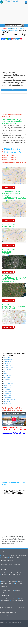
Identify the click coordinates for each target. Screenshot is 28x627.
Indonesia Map (21, 600)
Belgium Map (4, 564)
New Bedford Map (8, 367)
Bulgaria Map (5, 557)
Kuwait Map (21, 598)
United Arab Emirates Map (7, 560)
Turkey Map (3, 577)
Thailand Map (4, 586)
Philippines (18, 557)
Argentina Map (18, 583)
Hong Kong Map (12, 572)
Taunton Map (7, 395)
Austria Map (3, 569)
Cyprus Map (19, 592)
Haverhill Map (7, 385)
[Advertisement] (14, 14)
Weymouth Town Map (9, 399)
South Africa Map (6, 555)
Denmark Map (20, 566)
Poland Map (19, 574)
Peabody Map (7, 403)
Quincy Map (6, 371)
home (9, 28)
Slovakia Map (5, 598)
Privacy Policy (10, 615)
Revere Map (6, 401)
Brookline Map (7, 391)
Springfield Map (7, 361)
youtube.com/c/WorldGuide (13, 433)
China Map (4, 590)
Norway (10, 564)
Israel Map (4, 572)
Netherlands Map (5, 595)
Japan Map (4, 574)
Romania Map (12, 581)
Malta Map (17, 590)
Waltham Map (7, 387)
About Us (3, 615)
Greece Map (4, 583)
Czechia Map (12, 574)
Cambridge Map (7, 365)
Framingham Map (8, 383)
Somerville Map (7, 381)
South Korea (12, 592)
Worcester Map (7, 359)
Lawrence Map (7, 379)
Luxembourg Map (5, 600)
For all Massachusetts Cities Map (13, 484)
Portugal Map (4, 581)
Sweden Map (17, 564)
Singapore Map (22, 555)
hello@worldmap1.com (10, 612)
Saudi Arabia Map (21, 572)
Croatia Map (14, 600)
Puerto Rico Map (13, 598)
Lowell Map (6, 363)
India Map (12, 557)
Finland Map (4, 566)
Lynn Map (6, 373)
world (13, 28)
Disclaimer (17, 615)
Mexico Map (14, 555)
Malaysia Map (12, 566)
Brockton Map (7, 369)
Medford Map (7, 393)
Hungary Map (4, 592)
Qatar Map (19, 581)
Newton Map (6, 377)
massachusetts (14, 30)
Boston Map (6, 357)
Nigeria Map (11, 590)
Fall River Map (7, 375)
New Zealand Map (5, 551)
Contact (2, 603)
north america (20, 28)
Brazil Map (11, 583)
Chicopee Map (7, 397)
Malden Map (6, 389)
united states (5, 30)
